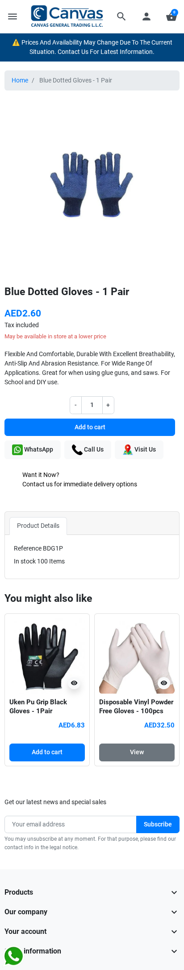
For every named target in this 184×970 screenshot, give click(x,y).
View (137, 752)
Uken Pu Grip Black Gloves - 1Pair (38, 706)
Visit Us (144, 449)
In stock (25, 561)
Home (20, 80)
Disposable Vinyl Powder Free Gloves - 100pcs (136, 706)
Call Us (93, 449)
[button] (121, 16)
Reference (28, 548)
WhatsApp (38, 449)
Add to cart (90, 427)
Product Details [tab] (38, 525)
